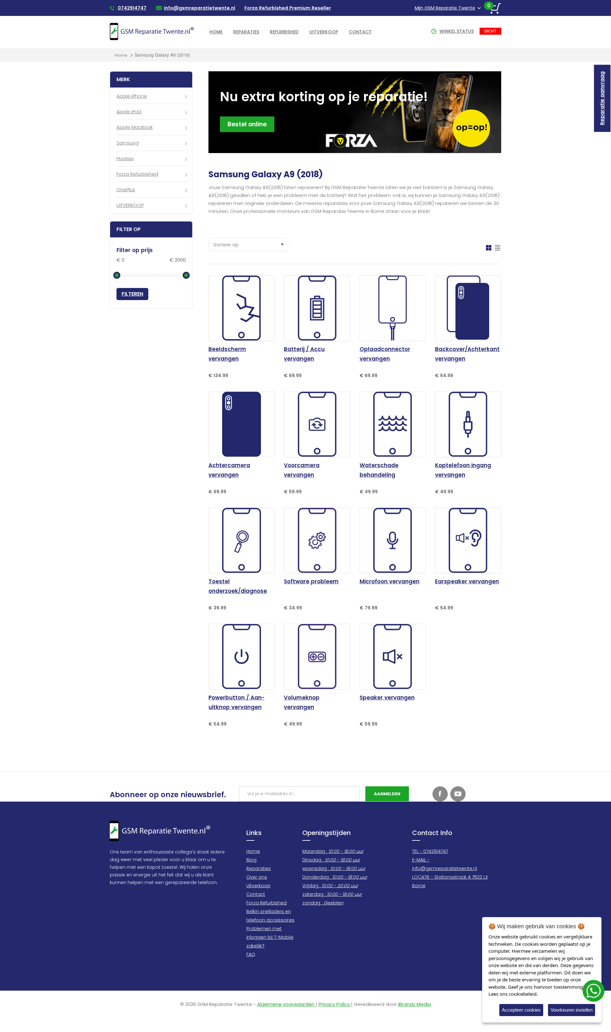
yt (458, 794)
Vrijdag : (330, 885)
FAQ (250, 954)
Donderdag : (334, 877)
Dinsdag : (331, 860)
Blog (251, 860)
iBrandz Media (414, 1004)
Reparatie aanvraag (602, 98)
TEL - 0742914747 (430, 851)
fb (440, 794)
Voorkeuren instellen (572, 1010)
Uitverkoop (323, 32)
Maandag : (332, 851)
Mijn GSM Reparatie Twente (445, 8)
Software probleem (311, 581)
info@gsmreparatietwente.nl (199, 8)
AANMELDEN (387, 794)
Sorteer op (226, 244)
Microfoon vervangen (389, 581)
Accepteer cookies (521, 1010)
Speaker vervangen (387, 697)
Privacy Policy (335, 1004)
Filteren (132, 294)
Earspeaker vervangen (467, 581)
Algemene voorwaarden (286, 1004)
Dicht (490, 31)
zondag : (322, 903)
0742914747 (132, 8)
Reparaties (246, 32)
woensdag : (333, 868)
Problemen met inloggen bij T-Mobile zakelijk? (269, 937)
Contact (360, 32)
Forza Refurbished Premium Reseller (287, 8)
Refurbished (284, 32)
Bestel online (247, 124)
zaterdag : (332, 894)
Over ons (256, 877)
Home (215, 32)
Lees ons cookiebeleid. (513, 994)
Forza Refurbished (266, 903)
